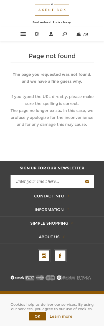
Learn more (61, 316)
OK (37, 316)
